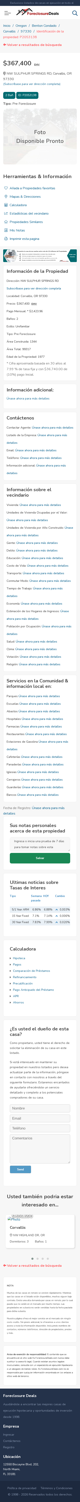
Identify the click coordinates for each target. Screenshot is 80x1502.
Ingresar (8, 1435)
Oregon (21, 25)
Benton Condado (44, 25)
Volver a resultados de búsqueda (34, 45)
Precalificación (23, 984)
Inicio (6, 25)
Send (20, 1169)
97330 (26, 31)
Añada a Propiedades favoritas (32, 188)
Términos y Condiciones (57, 1488)
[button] (32, 1259)
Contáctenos (11, 1441)
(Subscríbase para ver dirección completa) (31, 84)
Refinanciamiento (24, 977)
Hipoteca (19, 958)
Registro (9, 1447)
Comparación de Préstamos (31, 971)
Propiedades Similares (26, 222)
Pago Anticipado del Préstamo (33, 990)
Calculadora (18, 205)
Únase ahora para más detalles (28, 399)
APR (16, 996)
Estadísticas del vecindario (29, 213)
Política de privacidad (21, 1488)
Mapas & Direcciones (25, 196)
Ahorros (18, 1002)
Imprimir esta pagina (24, 239)
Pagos (17, 965)
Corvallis (9, 31)
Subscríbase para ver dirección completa (34, 288)
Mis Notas (17, 230)
